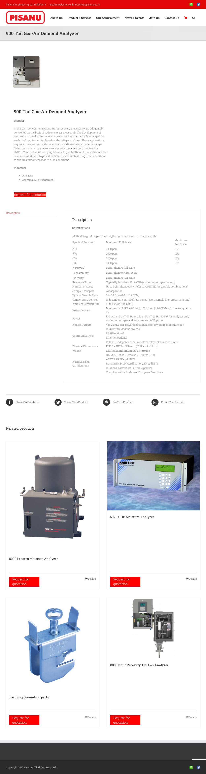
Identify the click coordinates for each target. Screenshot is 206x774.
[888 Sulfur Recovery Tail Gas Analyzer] (153, 628)
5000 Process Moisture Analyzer (33, 558)
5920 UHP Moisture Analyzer (132, 517)
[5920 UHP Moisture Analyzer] (153, 475)
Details (92, 578)
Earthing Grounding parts (29, 697)
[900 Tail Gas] (52, 72)
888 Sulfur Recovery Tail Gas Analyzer (139, 665)
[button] (193, 17)
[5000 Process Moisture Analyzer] (52, 496)
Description (13, 213)
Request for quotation (30, 195)
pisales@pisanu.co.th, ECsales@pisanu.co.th (74, 4)
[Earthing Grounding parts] (52, 644)
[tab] (31, 213)
